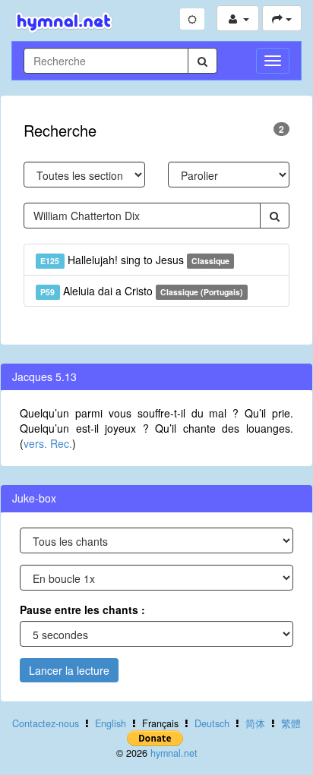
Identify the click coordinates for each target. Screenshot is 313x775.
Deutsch (211, 723)
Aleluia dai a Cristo (141, 290)
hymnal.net (174, 753)
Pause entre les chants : (82, 609)
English (110, 723)
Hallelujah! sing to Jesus (134, 259)
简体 (255, 723)
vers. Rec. (48, 443)
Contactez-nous (45, 723)
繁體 (291, 723)
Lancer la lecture (69, 670)
